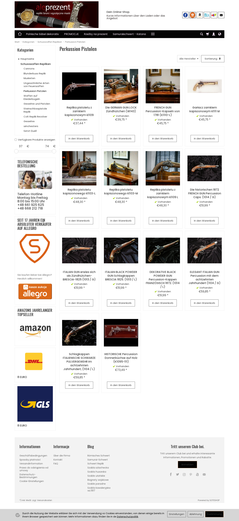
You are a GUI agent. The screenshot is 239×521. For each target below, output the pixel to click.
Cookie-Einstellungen (32, 481)
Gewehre (29, 121)
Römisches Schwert (98, 455)
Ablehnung (195, 514)
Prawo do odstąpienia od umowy (34, 469)
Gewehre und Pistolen (37, 103)
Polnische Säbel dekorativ (42, 34)
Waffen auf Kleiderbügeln (32, 97)
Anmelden (187, 464)
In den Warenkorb (79, 138)
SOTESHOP (214, 500)
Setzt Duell (30, 131)
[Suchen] (202, 34)
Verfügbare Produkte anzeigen (36, 139)
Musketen (29, 78)
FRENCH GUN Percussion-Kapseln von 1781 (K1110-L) (163, 111)
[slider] (16, 151)
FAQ (55, 463)
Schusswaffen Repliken (35, 64)
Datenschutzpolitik (127, 516)
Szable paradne (96, 483)
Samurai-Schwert (97, 459)
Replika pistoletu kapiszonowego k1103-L (79, 191)
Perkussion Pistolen (35, 91)
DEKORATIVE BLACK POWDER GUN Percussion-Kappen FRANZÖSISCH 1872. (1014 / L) (163, 279)
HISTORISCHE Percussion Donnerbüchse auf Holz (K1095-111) (121, 358)
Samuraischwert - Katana (129, 34)
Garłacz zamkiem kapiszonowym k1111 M (204, 109)
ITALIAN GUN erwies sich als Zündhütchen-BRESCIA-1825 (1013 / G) (79, 275)
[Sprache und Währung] (220, 34)
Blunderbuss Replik (35, 73)
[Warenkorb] (208, 34)
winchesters (31, 126)
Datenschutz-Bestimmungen (28, 476)
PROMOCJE (71, 34)
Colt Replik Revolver (35, 116)
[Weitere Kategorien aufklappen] (152, 34)
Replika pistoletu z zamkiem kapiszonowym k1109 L (162, 193)
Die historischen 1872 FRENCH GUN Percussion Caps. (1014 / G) (204, 193)
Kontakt (57, 459)
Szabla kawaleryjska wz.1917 (98, 489)
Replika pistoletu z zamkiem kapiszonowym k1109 (79, 111)
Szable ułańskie (96, 475)
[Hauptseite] (57, 14)
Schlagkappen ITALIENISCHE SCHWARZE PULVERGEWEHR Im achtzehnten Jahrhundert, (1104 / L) (79, 361)
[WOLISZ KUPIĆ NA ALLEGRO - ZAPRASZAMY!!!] (35, 291)
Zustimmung (214, 514)
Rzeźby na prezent (96, 34)
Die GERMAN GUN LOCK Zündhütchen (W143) (121, 109)
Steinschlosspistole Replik (35, 110)
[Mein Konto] (214, 34)
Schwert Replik (95, 463)
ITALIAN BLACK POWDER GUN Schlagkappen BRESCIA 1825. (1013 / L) (121, 275)
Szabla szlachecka (98, 467)
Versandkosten (44, 500)
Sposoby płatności (30, 459)
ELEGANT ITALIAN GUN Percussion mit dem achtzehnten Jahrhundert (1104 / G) (204, 277)
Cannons (29, 68)
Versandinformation (31, 463)
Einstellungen (176, 514)
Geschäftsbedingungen (33, 455)
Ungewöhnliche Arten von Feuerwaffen (36, 84)
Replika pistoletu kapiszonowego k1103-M (121, 191)
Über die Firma (61, 455)
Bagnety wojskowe (98, 479)
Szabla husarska (96, 471)
